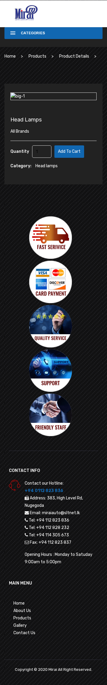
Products (37, 56)
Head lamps (46, 165)
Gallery (20, 625)
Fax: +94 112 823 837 (50, 542)
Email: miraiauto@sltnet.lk (55, 512)
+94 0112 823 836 (44, 490)
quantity (19, 151)
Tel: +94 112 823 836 (49, 520)
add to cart (69, 151)
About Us (22, 610)
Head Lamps (26, 119)
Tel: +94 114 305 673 (49, 535)
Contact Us (24, 632)
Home (10, 56)
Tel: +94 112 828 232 (49, 527)
